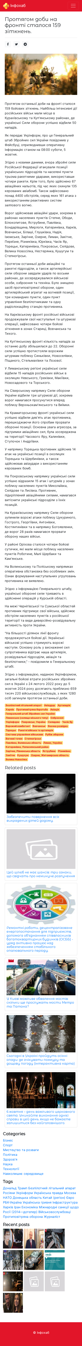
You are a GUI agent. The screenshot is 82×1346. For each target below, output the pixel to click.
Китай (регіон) (54, 1198)
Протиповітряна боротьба (32, 709)
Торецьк (11, 730)
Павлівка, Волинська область (23, 742)
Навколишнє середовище (23, 1174)
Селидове (54, 721)
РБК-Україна (12, 1202)
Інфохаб (17, 5)
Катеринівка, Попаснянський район (27, 746)
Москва (70, 1193)
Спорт (8, 1145)
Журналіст (52, 1217)
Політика (10, 1155)
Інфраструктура (65, 1202)
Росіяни (9, 1193)
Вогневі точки (14, 738)
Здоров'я (10, 1159)
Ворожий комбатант (18, 726)
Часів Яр (67, 721)
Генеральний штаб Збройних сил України (30, 713)
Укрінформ (12, 721)
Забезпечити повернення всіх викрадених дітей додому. (33, 819)
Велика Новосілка (16, 759)
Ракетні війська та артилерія (35, 730)
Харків (10, 709)
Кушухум (22, 755)
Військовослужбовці (54, 1212)
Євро (70, 1198)
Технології (11, 1169)
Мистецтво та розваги (21, 1150)
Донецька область (27, 1198)
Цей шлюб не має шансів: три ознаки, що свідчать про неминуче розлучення (41, 874)
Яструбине (49, 751)
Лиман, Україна (52, 742)
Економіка (29, 1207)
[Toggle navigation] (73, 6)
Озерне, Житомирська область (50, 755)
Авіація (54, 709)
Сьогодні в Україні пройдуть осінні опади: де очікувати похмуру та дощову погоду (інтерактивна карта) (41, 1059)
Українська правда (48, 1193)
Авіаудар (49, 705)
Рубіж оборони (54, 734)
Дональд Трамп (15, 1188)
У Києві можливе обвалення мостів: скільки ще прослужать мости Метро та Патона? (40, 1002)
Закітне (10, 755)
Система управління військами (24, 734)
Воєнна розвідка (58, 726)
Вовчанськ (39, 726)
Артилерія (64, 705)
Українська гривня (37, 1202)
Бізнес (8, 1140)
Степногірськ (33, 738)
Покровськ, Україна (33, 721)
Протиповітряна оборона (23, 1217)
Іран (17, 1207)
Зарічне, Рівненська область (23, 751)
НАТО (7, 1198)
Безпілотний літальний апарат (24, 705)
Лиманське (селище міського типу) (27, 717)
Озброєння (57, 717)
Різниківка (64, 751)
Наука (8, 1164)
